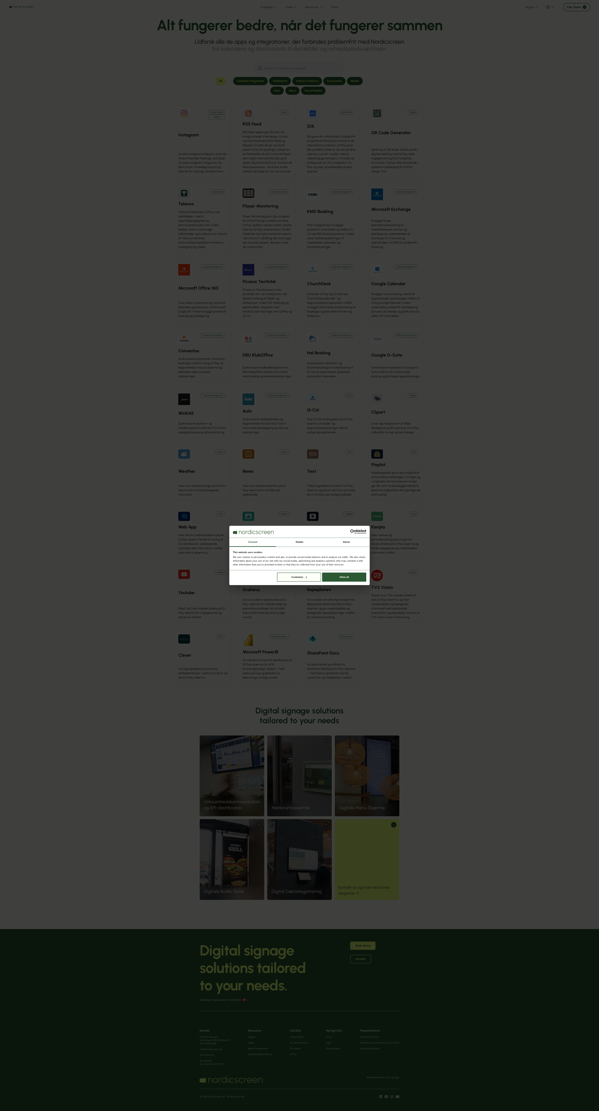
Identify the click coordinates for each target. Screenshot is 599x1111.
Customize (297, 577)
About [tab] (346, 542)
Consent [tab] (252, 542)
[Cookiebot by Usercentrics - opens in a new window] (352, 531)
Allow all (344, 577)
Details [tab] (299, 542)
